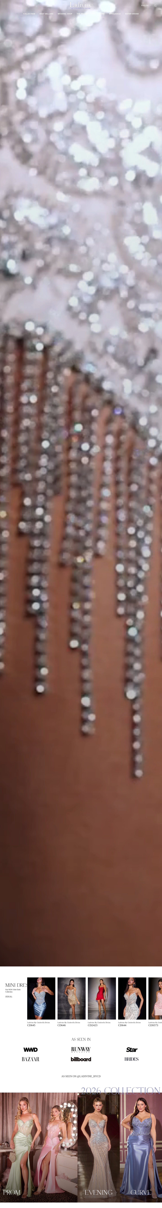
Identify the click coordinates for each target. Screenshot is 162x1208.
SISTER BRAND (132, 14)
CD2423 (92, 1025)
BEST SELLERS (46, 14)
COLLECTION (29, 14)
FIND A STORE (98, 14)
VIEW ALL (8, 996)
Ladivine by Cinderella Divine (38, 1022)
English (145, 5)
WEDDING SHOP (65, 14)
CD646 (62, 1025)
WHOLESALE (115, 14)
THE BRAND (82, 14)
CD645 (31, 1025)
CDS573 (153, 1025)
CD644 (122, 1025)
